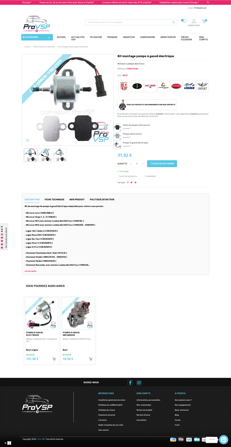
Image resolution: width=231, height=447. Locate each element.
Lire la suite (30, 271)
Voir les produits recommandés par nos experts (150, 105)
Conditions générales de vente (111, 400)
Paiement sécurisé (106, 415)
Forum (177, 420)
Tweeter (131, 182)
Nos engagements (183, 405)
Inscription (141, 420)
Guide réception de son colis (110, 425)
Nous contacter (182, 410)
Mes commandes (144, 405)
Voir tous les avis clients (6, 238)
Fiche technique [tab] (54, 199)
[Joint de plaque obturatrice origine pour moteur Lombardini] (117, 127)
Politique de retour (106, 410)
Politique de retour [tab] (102, 199)
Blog (177, 415)
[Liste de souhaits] (184, 23)
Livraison (102, 420)
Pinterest (135, 182)
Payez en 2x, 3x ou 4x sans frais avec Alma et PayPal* (50, 2)
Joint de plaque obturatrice (136, 125)
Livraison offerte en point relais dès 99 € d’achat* (110, 2)
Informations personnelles (148, 400)
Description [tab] (32, 199)
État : (120, 75)
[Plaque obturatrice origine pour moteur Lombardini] (117, 136)
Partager (127, 182)
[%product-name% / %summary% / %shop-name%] (117, 145)
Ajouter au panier (163, 163)
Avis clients (103, 430)
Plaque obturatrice (132, 134)
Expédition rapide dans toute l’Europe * (162, 2)
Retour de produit (144, 410)
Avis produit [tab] (77, 199)
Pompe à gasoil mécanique (71, 333)
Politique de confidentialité (110, 405)
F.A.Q (177, 425)
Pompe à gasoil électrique (135, 143)
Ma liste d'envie (143, 415)
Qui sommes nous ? (183, 400)
